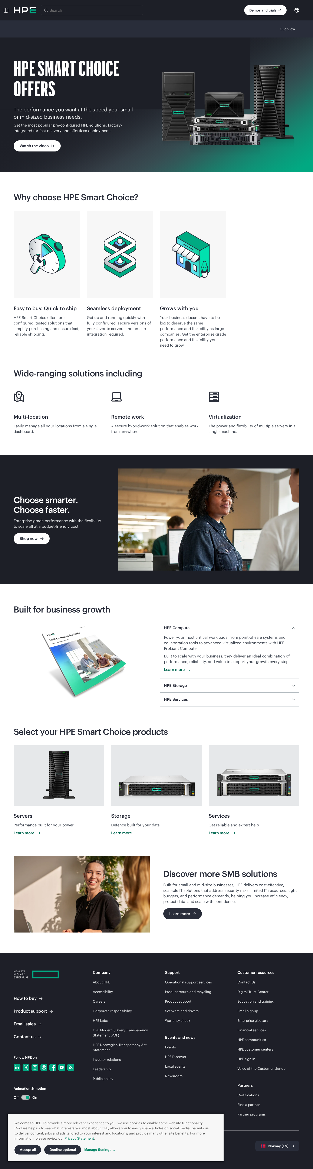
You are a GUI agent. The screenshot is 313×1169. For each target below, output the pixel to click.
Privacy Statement (79, 1138)
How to (25, 998)
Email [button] (25, 1023)
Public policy (103, 1079)
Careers (99, 1001)
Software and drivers (182, 1011)
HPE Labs (100, 1020)
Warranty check (177, 1020)
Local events (175, 1066)
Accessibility (103, 992)
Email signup (247, 1011)
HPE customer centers (255, 1049)
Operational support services (188, 982)
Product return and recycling (188, 992)
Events (170, 1047)
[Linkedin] (17, 1067)
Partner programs (251, 1114)
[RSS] (70, 1067)
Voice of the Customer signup (261, 1068)
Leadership (102, 1069)
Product (30, 1011)
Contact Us (246, 982)
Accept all (28, 1150)
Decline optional (63, 1150)
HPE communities (251, 1040)
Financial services (251, 1030)
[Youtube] (61, 1067)
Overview (287, 29)
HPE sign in (246, 1059)
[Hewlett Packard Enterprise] (25, 10)
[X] (26, 1067)
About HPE (101, 982)
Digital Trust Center (252, 992)
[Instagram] (35, 1067)
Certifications (248, 1095)
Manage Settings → (100, 1150)
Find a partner (248, 1105)
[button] (6, 10)
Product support (178, 1001)
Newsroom (174, 1076)
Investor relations (107, 1059)
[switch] (23, 1097)
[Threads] (43, 1067)
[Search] (46, 10)
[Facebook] (52, 1067)
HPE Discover (175, 1057)
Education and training (255, 1001)
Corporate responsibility (112, 1011)
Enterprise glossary (252, 1020)
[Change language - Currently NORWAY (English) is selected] (297, 10)
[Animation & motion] (25, 1097)
